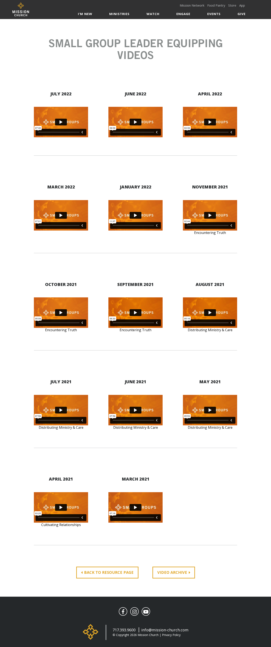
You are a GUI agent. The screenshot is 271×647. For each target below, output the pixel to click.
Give (242, 14)
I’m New (85, 14)
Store (232, 5)
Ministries (119, 14)
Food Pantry (216, 5)
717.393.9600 (124, 629)
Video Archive (172, 572)
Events (214, 14)
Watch (153, 14)
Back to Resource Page (109, 572)
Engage (183, 14)
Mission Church (20, 9)
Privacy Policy (171, 635)
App (242, 5)
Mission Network (192, 5)
